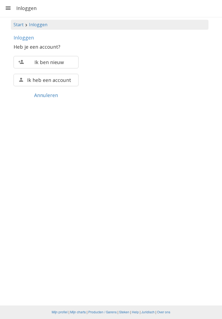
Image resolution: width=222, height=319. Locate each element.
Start (19, 25)
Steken (124, 312)
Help (135, 312)
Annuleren (46, 95)
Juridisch (148, 312)
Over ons (163, 312)
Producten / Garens (102, 312)
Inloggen (38, 25)
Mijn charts (78, 312)
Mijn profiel (60, 312)
